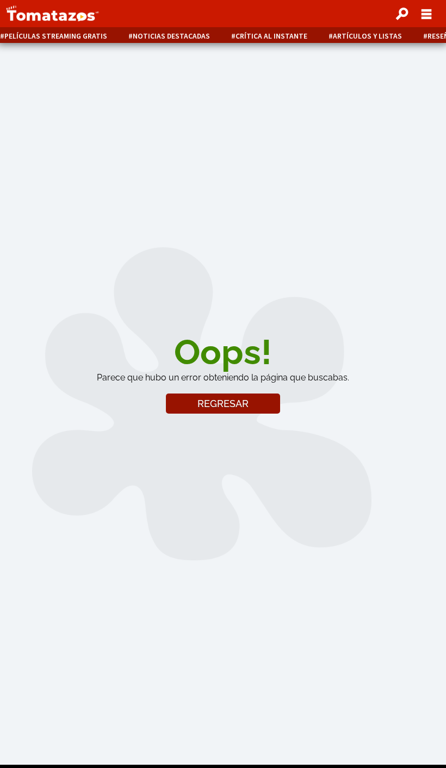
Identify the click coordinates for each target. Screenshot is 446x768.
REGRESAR (223, 403)
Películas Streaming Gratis (55, 36)
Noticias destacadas (171, 36)
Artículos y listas (367, 36)
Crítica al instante (271, 36)
